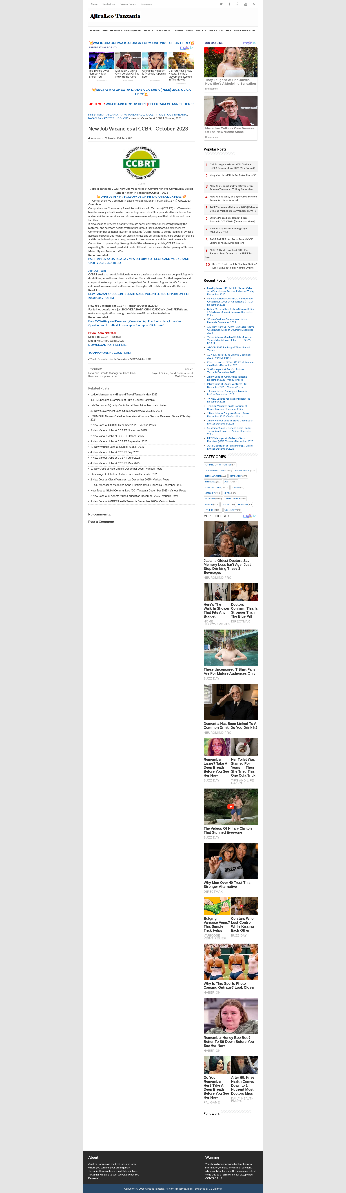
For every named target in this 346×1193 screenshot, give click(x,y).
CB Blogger (215, 1188)
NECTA (227, 493)
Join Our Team (97, 270)
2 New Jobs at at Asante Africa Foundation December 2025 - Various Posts (134, 495)
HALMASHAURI (242, 470)
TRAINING (243, 504)
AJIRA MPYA (163, 30)
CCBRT (152, 114)
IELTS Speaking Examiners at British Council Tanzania (122, 399)
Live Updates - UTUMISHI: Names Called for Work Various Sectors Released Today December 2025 (230, 291)
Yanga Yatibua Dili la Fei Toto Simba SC (233, 175)
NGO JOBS (122, 118)
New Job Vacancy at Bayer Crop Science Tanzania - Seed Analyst (233, 198)
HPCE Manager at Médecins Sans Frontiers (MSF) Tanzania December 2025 (135, 484)
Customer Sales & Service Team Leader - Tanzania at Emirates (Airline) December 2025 (230, 431)
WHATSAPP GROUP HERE (126, 104)
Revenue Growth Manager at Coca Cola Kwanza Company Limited (112, 374)
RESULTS (201, 30)
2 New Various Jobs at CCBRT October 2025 (117, 435)
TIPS (228, 30)
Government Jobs (215, 470)
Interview (210, 481)
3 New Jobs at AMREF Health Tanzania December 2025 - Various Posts (132, 501)
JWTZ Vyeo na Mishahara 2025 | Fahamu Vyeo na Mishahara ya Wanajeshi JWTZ (234, 209)
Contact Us (109, 4)
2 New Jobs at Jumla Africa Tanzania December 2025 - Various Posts (227, 378)
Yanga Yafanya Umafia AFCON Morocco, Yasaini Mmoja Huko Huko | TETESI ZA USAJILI (229, 340)
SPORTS (148, 30)
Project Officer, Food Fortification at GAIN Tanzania (172, 375)
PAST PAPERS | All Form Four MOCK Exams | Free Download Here (231, 241)
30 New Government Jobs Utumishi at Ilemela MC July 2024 (126, 410)
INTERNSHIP (236, 476)
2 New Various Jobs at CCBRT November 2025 (118, 430)
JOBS (162, 114)
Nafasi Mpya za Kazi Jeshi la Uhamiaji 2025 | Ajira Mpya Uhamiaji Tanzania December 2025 (230, 312)
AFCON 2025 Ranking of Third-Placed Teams (228, 349)
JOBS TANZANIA (177, 114)
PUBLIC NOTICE (232, 498)
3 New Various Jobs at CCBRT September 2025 (118, 441)
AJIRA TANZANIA (107, 114)
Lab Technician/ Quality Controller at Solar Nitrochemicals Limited (128, 405)
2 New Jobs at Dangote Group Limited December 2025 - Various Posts (228, 415)
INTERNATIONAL (213, 476)
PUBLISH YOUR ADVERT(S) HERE (122, 30)
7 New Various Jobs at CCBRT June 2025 (115, 457)
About (94, 4)
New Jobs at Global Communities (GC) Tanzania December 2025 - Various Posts (138, 490)
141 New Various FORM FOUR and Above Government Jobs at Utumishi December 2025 (230, 329)
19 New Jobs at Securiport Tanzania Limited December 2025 (227, 393)
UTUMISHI (210, 510)
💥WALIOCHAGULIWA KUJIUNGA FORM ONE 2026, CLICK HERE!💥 (141, 43)
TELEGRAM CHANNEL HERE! (171, 104)
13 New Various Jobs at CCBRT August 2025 (117, 446)
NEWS (189, 30)
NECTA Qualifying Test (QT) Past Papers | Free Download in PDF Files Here (228, 253)
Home (96, 30)
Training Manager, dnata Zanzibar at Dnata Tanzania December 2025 (227, 407)
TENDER (178, 30)
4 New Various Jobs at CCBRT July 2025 (114, 452)
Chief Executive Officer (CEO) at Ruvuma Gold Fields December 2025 (230, 363)
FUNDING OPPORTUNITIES (218, 464)
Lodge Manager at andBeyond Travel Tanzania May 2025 (123, 394)
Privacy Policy (128, 4)
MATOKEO (210, 493)
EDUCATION (216, 30)
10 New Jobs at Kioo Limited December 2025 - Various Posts (126, 468)
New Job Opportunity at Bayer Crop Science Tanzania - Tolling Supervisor (232, 187)
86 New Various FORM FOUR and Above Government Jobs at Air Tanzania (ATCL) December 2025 (230, 301)
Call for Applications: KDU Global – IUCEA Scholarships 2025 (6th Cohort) (232, 166)
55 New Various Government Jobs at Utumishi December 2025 (228, 321)
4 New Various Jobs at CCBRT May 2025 (114, 463)
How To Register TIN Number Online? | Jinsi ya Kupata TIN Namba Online (234, 265)
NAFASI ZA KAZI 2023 (101, 118)
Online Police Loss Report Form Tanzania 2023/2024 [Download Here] (232, 219)
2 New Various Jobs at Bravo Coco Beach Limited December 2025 (230, 422)
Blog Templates (196, 1188)
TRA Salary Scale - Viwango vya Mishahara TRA (228, 230)
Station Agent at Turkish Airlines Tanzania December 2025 (124, 474)
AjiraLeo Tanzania (155, 1188)
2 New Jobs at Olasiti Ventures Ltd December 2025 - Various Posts (129, 479)
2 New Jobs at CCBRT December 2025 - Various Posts (123, 424)
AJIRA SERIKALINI (244, 30)
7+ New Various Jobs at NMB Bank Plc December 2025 (228, 400)
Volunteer (231, 510)
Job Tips (236, 487)
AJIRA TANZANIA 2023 (133, 114)
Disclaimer (147, 4)
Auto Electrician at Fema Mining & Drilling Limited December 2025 (230, 447)
